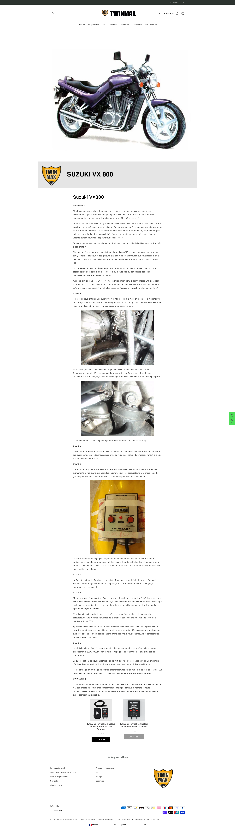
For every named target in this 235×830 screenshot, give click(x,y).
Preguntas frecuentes (105, 768)
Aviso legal (155, 819)
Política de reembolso (87, 819)
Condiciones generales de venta (63, 772)
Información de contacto (140, 819)
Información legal (57, 768)
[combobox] (102, 824)
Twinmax (59, 819)
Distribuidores (56, 785)
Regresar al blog (119, 757)
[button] (53, 13)
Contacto (54, 781)
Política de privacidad (59, 777)
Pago (98, 772)
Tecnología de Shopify (70, 819)
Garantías (100, 781)
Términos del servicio (122, 819)
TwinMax (105, 231)
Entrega (99, 777)
